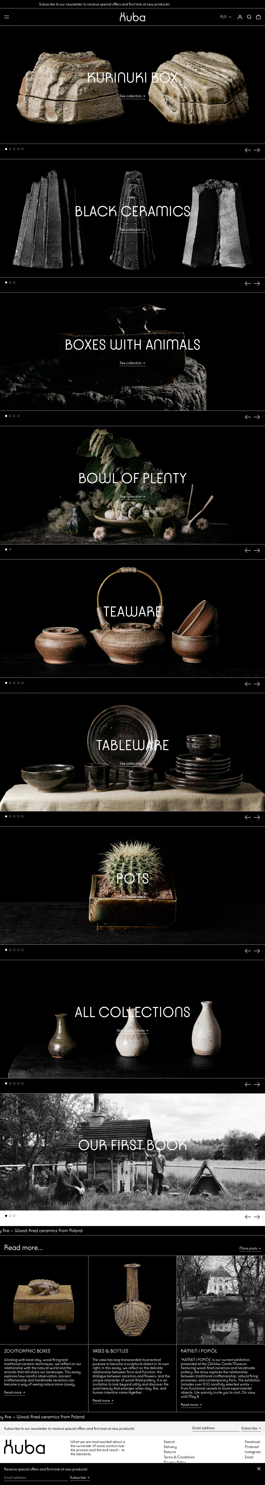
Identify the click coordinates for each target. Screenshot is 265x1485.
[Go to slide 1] (6, 149)
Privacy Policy (175, 1462)
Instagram (253, 1452)
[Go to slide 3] (14, 149)
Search (169, 1442)
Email (249, 1457)
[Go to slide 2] (10, 149)
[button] (249, 16)
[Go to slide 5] (22, 149)
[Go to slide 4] (18, 149)
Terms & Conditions (179, 1457)
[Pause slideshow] (5, 30)
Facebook (252, 1442)
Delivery (170, 1447)
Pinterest (252, 1447)
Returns (170, 1452)
